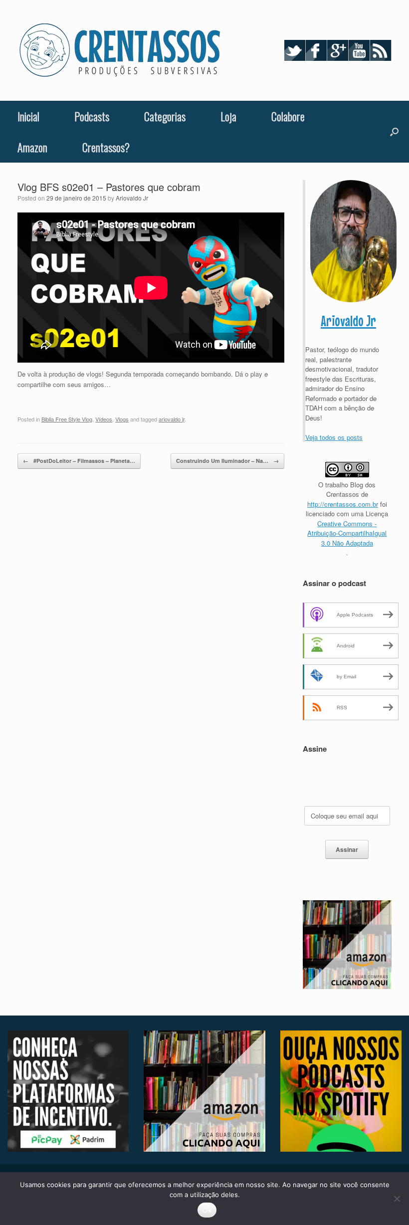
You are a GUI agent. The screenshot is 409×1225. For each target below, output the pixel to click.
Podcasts (91, 116)
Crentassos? (106, 147)
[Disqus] (150, 613)
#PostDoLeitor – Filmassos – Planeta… (79, 460)
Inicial (28, 116)
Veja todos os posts (334, 437)
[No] (397, 1199)
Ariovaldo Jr (132, 198)
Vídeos (103, 419)
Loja (228, 116)
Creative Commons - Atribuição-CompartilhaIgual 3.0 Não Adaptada (347, 533)
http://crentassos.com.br (342, 504)
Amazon (32, 147)
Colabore (288, 116)
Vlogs (122, 419)
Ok (207, 1210)
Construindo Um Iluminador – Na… (227, 460)
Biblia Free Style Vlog (66, 419)
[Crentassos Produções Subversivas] (119, 50)
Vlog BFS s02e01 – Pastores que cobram (109, 187)
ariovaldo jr (172, 419)
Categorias (165, 116)
